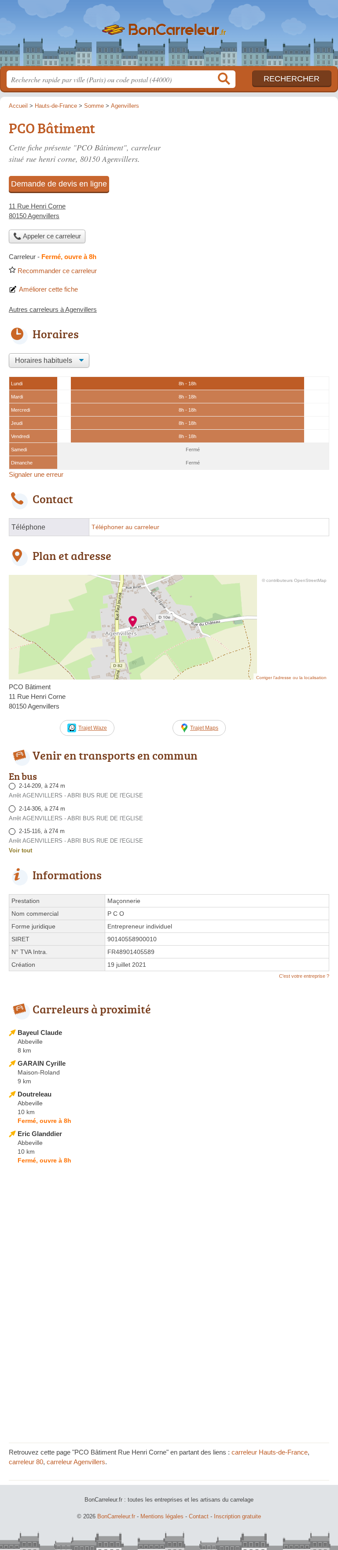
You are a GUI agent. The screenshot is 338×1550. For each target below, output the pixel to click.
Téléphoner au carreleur (125, 527)
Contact (199, 1516)
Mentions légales (162, 1516)
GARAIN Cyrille (42, 1063)
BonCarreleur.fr (169, 36)
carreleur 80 (26, 1462)
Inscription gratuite (237, 1516)
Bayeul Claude (40, 1032)
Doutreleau (34, 1094)
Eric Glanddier (40, 1133)
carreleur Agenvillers (76, 1462)
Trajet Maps (204, 728)
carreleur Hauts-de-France (269, 1452)
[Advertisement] (169, 1372)
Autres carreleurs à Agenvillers (53, 309)
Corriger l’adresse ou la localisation (291, 677)
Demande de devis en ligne (59, 183)
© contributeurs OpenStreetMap (294, 580)
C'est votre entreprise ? (304, 976)
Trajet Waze (92, 728)
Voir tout (20, 850)
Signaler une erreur (36, 474)
